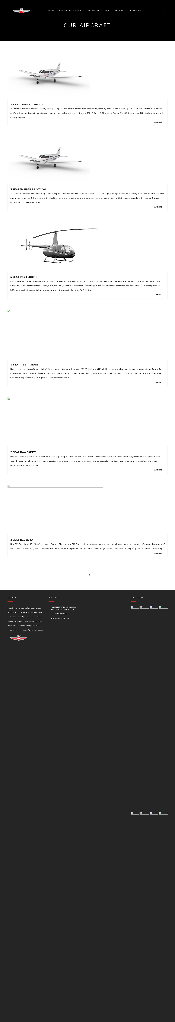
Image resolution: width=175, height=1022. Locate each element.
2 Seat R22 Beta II (22, 539)
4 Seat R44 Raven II (24, 364)
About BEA (120, 10)
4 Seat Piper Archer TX (27, 104)
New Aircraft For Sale (70, 10)
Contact (150, 10)
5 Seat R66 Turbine (23, 277)
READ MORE (157, 122)
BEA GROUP (135, 10)
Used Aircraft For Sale (98, 10)
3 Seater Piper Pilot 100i (28, 189)
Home (51, 10)
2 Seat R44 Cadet (23, 452)
